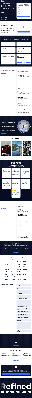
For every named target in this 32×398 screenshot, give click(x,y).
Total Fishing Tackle (16, 154)
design (2, 154)
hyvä (8, 154)
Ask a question (2, 287)
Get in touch (23, 31)
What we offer (2, 12)
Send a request (24, 16)
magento (6, 154)
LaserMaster (26, 154)
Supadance (4, 153)
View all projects (16, 157)
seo (4, 154)
